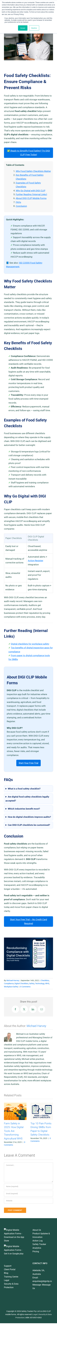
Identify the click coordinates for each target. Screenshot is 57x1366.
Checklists (45, 980)
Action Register (35, 560)
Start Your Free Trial (28, 763)
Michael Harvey (12, 980)
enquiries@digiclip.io (42, 1281)
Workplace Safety (11, 987)
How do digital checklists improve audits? (29, 817)
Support (7, 1266)
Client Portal (9, 1269)
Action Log (37, 1240)
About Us (36, 1230)
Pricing (35, 1251)
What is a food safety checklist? (24, 788)
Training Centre (11, 1276)
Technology (39, 983)
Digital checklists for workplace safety (30, 644)
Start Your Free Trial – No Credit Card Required (28, 921)
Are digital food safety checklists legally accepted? (27, 798)
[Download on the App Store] (14, 1230)
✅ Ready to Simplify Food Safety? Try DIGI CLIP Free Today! (28, 152)
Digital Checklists (21, 983)
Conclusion (21, 206)
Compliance (9, 983)
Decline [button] (34, 28)
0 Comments (25, 987)
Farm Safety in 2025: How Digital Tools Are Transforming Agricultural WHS (13, 1131)
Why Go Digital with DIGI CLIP (30, 190)
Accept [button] (22, 28)
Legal (6, 1280)
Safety (31, 983)
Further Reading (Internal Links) (31, 194)
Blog (6, 1273)
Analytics (36, 1248)
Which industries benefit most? (24, 808)
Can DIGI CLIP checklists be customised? (29, 825)
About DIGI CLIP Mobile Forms (31, 198)
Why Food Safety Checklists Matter (33, 171)
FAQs (18, 202)
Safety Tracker (39, 1244)
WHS (47, 983)
